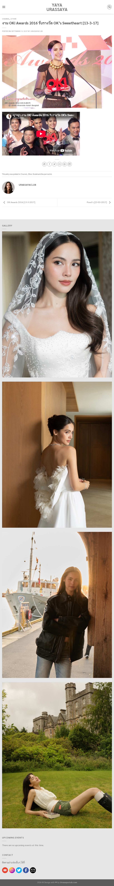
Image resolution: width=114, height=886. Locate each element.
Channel (6, 19)
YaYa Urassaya (57, 6)
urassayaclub (37, 31)
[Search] (109, 7)
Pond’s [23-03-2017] (97, 202)
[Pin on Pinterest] (64, 164)
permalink (48, 174)
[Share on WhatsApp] (44, 164)
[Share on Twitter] (54, 164)
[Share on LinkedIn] (69, 164)
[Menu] (3, 6)
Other (13, 19)
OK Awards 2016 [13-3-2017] (21, 202)
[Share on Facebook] (49, 164)
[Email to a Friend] (59, 164)
